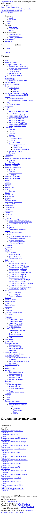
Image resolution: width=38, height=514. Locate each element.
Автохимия (13, 113)
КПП (6, 189)
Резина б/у (16, 332)
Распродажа (13, 27)
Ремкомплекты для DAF (17, 265)
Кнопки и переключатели (18, 403)
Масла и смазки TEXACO (18, 124)
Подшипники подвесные (17, 229)
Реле (6, 260)
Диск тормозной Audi (16, 354)
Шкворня (8, 394)
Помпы (7, 231)
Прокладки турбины (16, 243)
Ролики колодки (10, 299)
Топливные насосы (15, 73)
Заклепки (8, 156)
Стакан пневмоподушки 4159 (11, 478)
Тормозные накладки (12, 365)
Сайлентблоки (10, 305)
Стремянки (9, 314)
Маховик (12, 137)
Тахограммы (9, 339)
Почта (8, 7)
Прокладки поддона (16, 240)
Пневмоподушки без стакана (19, 223)
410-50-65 (9, 5)
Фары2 (15, 414)
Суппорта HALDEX (16, 319)
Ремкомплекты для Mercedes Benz (20, 272)
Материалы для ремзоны (13, 202)
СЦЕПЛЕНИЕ (10, 328)
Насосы (7, 209)
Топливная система (15, 151)
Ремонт (7, 23)
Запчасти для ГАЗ (11, 62)
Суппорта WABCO (15, 325)
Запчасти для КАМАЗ (12, 164)
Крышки (8, 198)
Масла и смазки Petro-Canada (19, 111)
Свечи (7, 309)
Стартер (11, 162)
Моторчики (9, 205)
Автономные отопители (13, 64)
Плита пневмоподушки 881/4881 (12, 489)
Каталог (11, 30)
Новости (8, 21)
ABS (14, 89)
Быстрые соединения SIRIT (18, 95)
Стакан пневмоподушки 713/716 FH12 (14, 470)
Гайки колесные (14, 104)
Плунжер (16, 146)
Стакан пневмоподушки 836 (10, 463)
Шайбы (7, 390)
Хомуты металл (14, 386)
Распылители (17, 147)
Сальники (8, 307)
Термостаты (9, 341)
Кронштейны (9, 196)
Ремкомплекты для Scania (18, 281)
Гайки (7, 102)
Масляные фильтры (15, 374)
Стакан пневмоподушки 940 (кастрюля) (14, 445)
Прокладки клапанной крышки (20, 236)
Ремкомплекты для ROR (17, 276)
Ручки (7, 303)
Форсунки (8, 381)
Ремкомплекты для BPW (17, 263)
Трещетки (12, 350)
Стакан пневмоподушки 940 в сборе (13, 449)
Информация (9, 39)
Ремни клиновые (15, 292)
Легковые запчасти (15, 258)
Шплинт (12, 203)
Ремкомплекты (10, 261)
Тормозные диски (11, 352)
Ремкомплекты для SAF (17, 278)
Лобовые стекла (10, 200)
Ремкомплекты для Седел (17, 289)
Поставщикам (14, 36)
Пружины (8, 245)
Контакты (8, 41)
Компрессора (9, 187)
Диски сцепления (15, 334)
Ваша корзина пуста (11, 11)
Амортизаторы (10, 82)
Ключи (7, 182)
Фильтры (8, 370)
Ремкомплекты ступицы (21, 280)
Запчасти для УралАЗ (12, 178)
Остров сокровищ (7, 2)
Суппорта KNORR (15, 321)
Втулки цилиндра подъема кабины (21, 100)
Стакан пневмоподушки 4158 (11, 481)
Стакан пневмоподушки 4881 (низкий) (14, 474)
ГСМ (6, 109)
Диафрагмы (9, 155)
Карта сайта (15, 7)
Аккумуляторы (10, 79)
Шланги (8, 395)
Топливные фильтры (16, 375)
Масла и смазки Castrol (17, 115)
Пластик (8, 218)
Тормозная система (11, 343)
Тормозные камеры (15, 347)
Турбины (12, 153)
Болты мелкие (14, 88)
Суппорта (8, 318)
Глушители (9, 106)
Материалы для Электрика (18, 404)
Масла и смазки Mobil (16, 120)
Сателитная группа (15, 173)
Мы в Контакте (6, 9)
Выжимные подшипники (17, 330)
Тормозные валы (14, 345)
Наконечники (9, 207)
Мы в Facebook (17, 9)
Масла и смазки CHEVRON (18, 117)
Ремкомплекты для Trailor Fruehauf (21, 283)
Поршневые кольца (15, 138)
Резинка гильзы (14, 142)
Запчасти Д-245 (14, 254)
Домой (3, 7)
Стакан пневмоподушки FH (10, 434)
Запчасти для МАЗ (11, 165)
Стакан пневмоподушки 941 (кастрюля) (14, 438)
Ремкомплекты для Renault (18, 274)
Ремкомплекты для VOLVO (18, 285)
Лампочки (16, 408)
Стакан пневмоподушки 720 (10, 467)
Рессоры (8, 298)
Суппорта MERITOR (16, 323)
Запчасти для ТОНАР (12, 176)
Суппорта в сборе (15, 327)
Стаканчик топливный (21, 149)
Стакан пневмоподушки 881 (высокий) (14, 460)
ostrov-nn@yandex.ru (13, 501)
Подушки (8, 225)
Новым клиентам (15, 34)
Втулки (7, 97)
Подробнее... (5, 432)
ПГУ (10, 337)
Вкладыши (12, 129)
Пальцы (7, 213)
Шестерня (12, 175)
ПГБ (6, 216)
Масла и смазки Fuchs (16, 118)
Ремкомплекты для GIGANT (19, 267)
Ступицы (8, 316)
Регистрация (5, 12)
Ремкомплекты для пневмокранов (20, 287)
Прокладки (9, 234)
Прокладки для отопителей (18, 68)
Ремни (7, 290)
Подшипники (9, 227)
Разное (7, 251)
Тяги (6, 366)
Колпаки (8, 184)
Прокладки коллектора (17, 238)
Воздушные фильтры (16, 372)
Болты (7, 86)
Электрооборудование (12, 401)
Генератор (12, 160)
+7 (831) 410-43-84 (21, 503)
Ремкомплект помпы (16, 232)
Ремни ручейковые (15, 296)
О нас (11, 18)
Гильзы (11, 131)
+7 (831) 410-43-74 (27, 507)
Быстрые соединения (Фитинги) (16, 93)
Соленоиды (9, 310)
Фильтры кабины (15, 377)
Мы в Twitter (27, 9)
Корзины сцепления (16, 336)
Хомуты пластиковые (16, 388)
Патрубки (8, 214)
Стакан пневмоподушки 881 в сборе (13, 456)
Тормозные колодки (16, 348)
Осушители (9, 211)
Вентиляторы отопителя (17, 66)
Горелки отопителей (16, 75)
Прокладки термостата (17, 242)
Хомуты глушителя (15, 385)
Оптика (11, 406)
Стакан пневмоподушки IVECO (12, 431)
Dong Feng (12, 252)
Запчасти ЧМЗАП (15, 256)
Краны (7, 193)
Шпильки (8, 397)
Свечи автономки (15, 70)
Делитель (12, 191)
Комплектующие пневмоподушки (20, 222)
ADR (6, 60)
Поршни (12, 140)
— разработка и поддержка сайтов (18, 511)
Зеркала (7, 180)
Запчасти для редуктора (13, 167)
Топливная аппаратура (17, 144)
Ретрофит (16, 91)
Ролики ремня (10, 301)
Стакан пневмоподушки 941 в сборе (13, 441)
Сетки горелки (14, 71)
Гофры (7, 108)
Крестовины (9, 194)
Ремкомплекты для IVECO (18, 269)
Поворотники (17, 410)
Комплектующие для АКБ (18, 80)
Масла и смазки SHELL (17, 122)
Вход (11, 12)
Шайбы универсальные (17, 392)
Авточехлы (9, 77)
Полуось (12, 171)
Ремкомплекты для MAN (17, 270)
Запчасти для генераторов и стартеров (18, 158)
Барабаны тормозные (12, 84)
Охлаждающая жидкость (17, 126)
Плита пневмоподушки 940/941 (12, 485)
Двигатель (8, 127)
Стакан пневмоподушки (13, 312)
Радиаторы (8, 249)
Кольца (11, 135)
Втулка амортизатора (16, 98)
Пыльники (8, 247)
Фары (15, 412)
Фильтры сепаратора (16, 379)
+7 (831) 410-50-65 (23, 505)
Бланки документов (16, 38)
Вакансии (12, 19)
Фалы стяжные (10, 368)
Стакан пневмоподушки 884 (10, 452)
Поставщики (13, 28)
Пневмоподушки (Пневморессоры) (17, 220)
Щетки (7, 399)
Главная (7, 48)
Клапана (12, 133)
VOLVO (12, 169)
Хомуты (7, 383)
